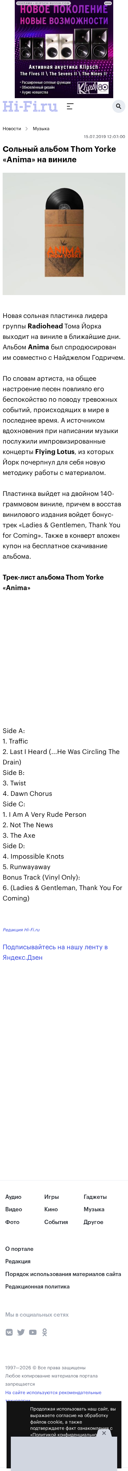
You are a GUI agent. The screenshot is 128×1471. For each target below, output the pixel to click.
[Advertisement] (52, 659)
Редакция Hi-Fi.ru (21, 930)
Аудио (13, 1197)
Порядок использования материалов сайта (63, 1274)
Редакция (18, 1261)
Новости (12, 129)
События (56, 1222)
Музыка (41, 129)
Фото (12, 1222)
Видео (13, 1209)
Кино (51, 1209)
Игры (51, 1197)
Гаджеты (95, 1197)
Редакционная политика (37, 1286)
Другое (93, 1222)
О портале (19, 1249)
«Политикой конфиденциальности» (68, 1435)
